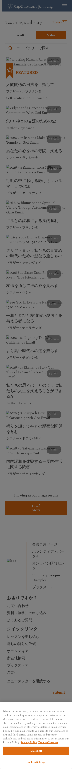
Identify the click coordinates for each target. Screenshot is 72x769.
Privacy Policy (29, 742)
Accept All (36, 751)
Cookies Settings (36, 762)
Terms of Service (48, 742)
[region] (36, 735)
